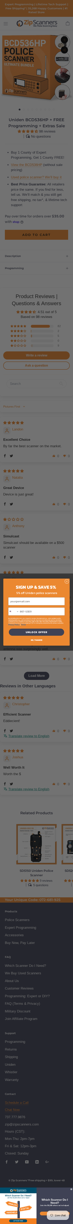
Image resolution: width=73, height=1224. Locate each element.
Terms (23, 625)
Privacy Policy (13, 625)
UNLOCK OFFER (36, 632)
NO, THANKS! (36, 640)
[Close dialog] (67, 581)
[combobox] (13, 611)
